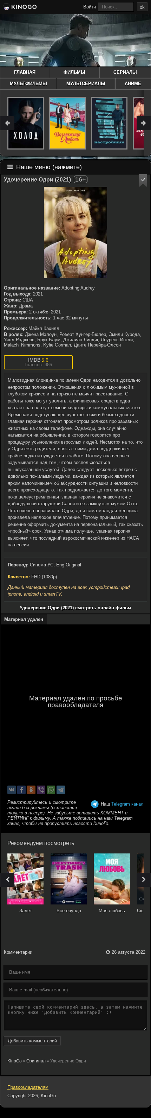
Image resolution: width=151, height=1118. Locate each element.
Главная (24, 72)
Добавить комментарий (32, 1040)
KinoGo (14, 1061)
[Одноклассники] (31, 790)
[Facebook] (21, 790)
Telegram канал (127, 804)
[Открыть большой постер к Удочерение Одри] (75, 232)
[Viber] (41, 790)
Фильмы (74, 72)
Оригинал (36, 1061)
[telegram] (61, 790)
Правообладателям (27, 1087)
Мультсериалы (85, 83)
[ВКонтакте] (11, 790)
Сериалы (125, 72)
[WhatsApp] (51, 790)
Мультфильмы (28, 83)
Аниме (133, 83)
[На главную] (19, 7)
